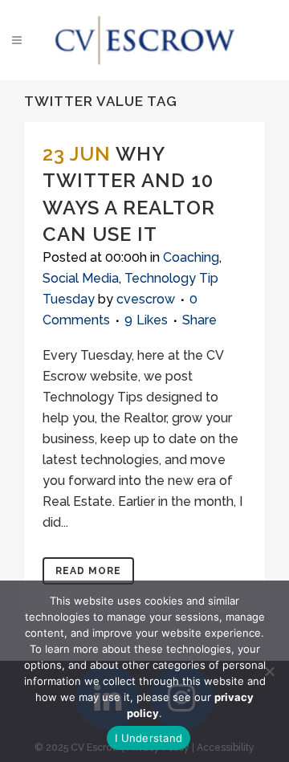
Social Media (81, 278)
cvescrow (145, 299)
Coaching (191, 257)
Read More (88, 571)
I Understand (148, 737)
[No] (269, 671)
